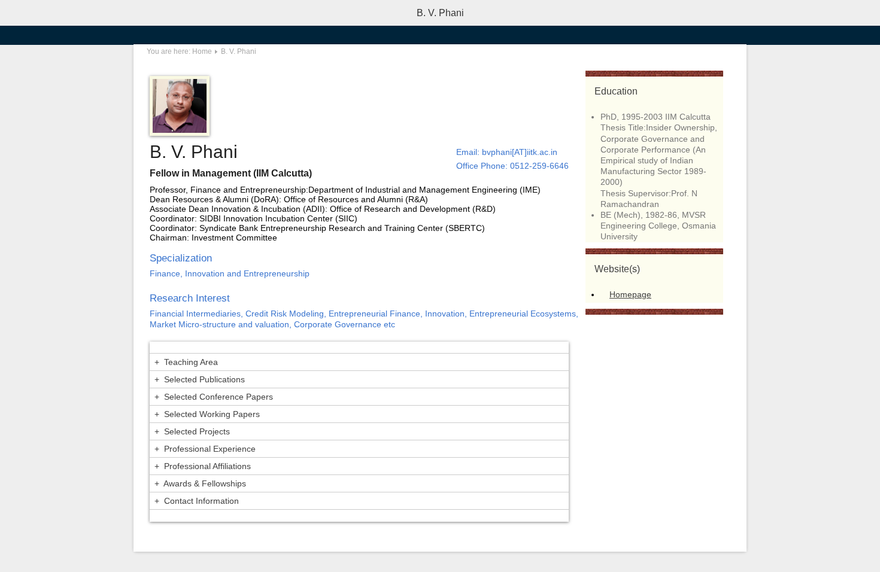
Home (202, 51)
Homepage (630, 294)
